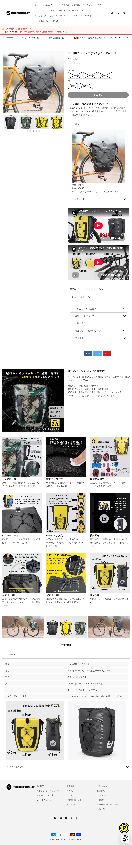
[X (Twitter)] (123, 38)
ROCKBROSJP (61, 839)
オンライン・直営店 (44, 795)
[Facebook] (127, 38)
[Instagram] (111, 38)
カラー (71, 70)
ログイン (70, 791)
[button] (51, 5)
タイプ (71, 81)
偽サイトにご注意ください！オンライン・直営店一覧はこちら (86, 38)
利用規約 (100, 800)
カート (69, 795)
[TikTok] (115, 38)
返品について (102, 791)
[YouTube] (119, 38)
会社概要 (40, 786)
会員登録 (70, 786)
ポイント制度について (76, 804)
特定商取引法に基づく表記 (108, 804)
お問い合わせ (102, 786)
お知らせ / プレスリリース (47, 791)
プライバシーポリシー (106, 795)
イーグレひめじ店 (44, 800)
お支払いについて (74, 800)
